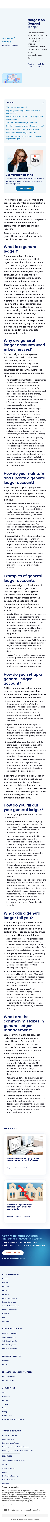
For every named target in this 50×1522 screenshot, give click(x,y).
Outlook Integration (9, 1337)
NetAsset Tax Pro (8, 1380)
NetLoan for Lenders (9, 1302)
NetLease (5, 1279)
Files (3, 1317)
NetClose (5, 1287)
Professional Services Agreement (13, 1419)
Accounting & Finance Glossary (13, 1461)
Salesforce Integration (10, 1341)
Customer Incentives (9, 1435)
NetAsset (5, 1283)
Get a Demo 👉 (25, 188)
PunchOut (5, 1314)
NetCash (5, 1290)
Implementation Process (11, 1443)
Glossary (5, 42)
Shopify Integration (9, 1345)
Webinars (5, 1484)
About (4, 1392)
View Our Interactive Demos (13, 1259)
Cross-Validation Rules (10, 1306)
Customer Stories (8, 1468)
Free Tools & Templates (10, 1476)
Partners (5, 1400)
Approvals (6, 1321)
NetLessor (5, 1294)
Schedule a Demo (13, 1253)
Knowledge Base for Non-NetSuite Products (17, 1451)
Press (4, 1408)
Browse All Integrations (10, 1349)
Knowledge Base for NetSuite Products (15, 1447)
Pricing (4, 1412)
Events (4, 1472)
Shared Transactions (9, 1310)
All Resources (7, 38)
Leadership (6, 1396)
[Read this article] (25, 1145)
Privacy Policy (7, 1416)
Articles (4, 1464)
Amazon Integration (9, 1333)
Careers (5, 1404)
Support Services (8, 1439)
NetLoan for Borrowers (10, 1298)
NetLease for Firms (8, 1377)
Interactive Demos (8, 1480)
